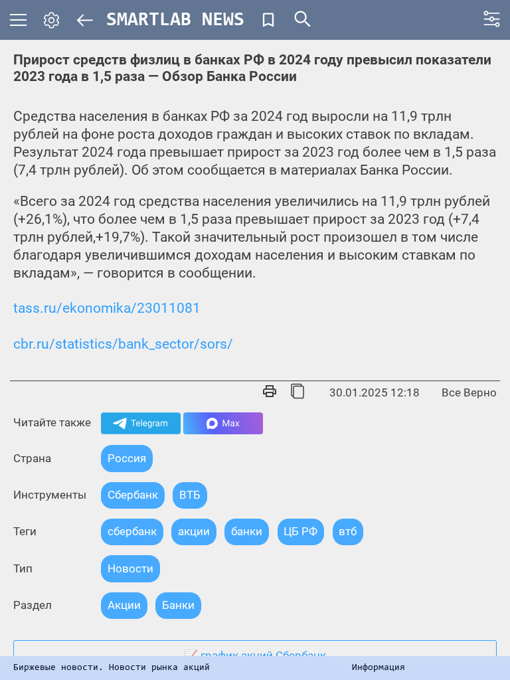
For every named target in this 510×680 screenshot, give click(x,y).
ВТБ (190, 495)
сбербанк (132, 531)
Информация (378, 668)
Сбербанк (133, 495)
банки (246, 531)
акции (194, 531)
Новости (130, 568)
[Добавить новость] (268, 20)
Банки (178, 605)
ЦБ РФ (300, 531)
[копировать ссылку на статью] (297, 392)
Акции (124, 605)
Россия (127, 458)
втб (348, 531)
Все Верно (469, 392)
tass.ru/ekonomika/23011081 (107, 308)
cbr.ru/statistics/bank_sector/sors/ (123, 344)
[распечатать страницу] (270, 392)
